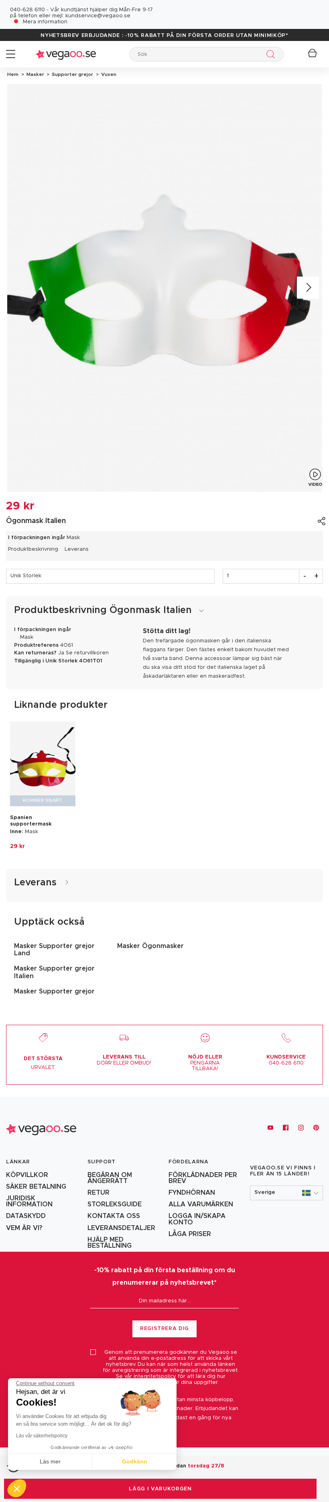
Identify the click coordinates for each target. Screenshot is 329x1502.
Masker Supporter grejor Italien (54, 972)
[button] (286, 1192)
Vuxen (107, 74)
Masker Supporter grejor (54, 991)
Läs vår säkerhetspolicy (41, 1436)
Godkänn (134, 1461)
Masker (34, 74)
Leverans (77, 549)
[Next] (308, 288)
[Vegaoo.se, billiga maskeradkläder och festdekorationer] (66, 54)
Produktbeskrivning (33, 549)
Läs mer (50, 1461)
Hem (13, 74)
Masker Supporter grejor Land (54, 949)
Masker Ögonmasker (150, 946)
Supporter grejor (71, 74)
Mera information (45, 22)
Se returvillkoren (87, 653)
